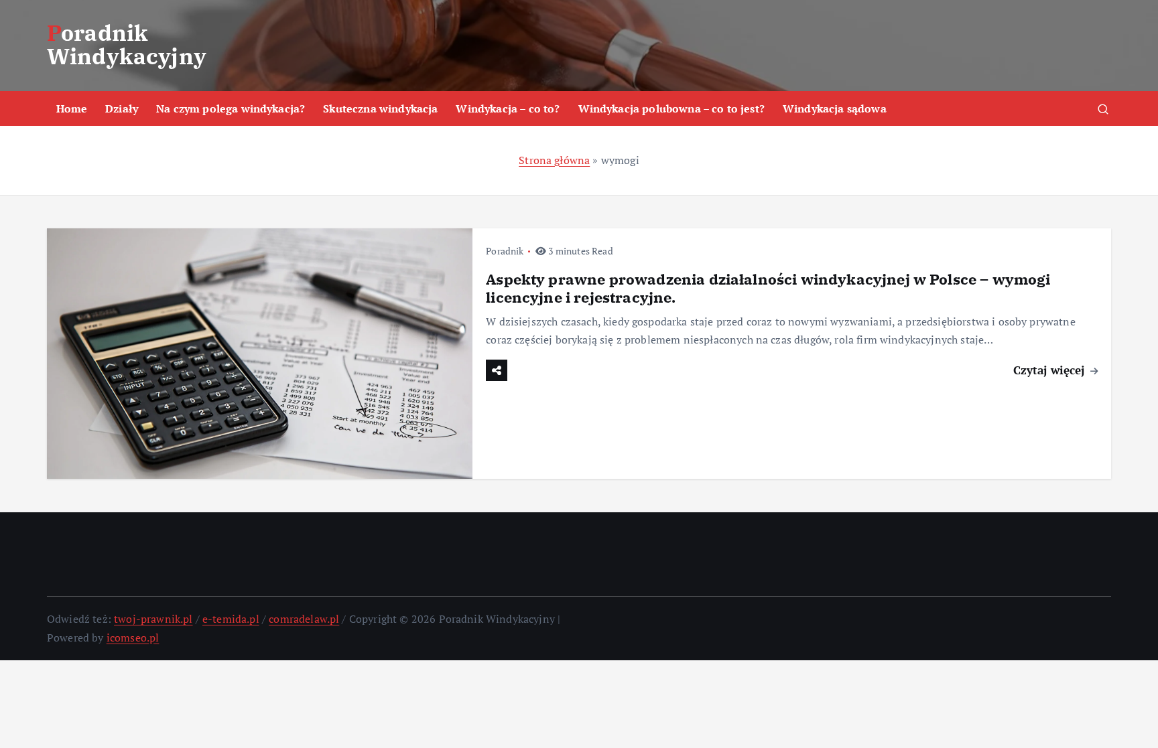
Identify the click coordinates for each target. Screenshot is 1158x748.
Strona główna (554, 160)
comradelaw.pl (304, 618)
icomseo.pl (133, 637)
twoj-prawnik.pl (153, 618)
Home (72, 108)
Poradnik (504, 250)
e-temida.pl (230, 618)
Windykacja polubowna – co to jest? (671, 108)
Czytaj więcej (1050, 370)
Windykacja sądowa (835, 108)
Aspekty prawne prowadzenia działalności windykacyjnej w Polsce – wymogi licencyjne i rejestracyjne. (768, 288)
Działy (121, 108)
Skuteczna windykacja (380, 108)
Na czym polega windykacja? (230, 108)
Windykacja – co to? (508, 108)
